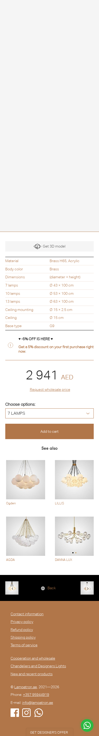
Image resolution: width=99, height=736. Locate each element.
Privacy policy (22, 622)
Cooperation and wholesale (33, 658)
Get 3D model (53, 246)
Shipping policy (23, 637)
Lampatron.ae (25, 687)
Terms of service (24, 645)
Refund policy (22, 629)
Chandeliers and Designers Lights (38, 666)
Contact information (27, 614)
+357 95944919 (36, 694)
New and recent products (32, 674)
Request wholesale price (50, 389)
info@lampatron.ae (37, 702)
